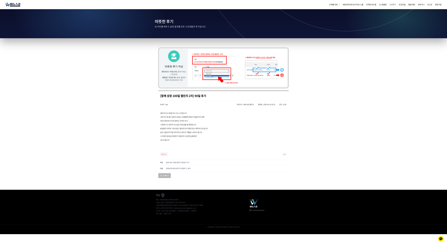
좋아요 (163, 154)
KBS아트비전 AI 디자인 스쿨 (353, 4)
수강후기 (392, 4)
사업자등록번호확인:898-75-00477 (167, 205)
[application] (339, 4)
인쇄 (284, 154)
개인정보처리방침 (183, 211)
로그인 (429, 4)
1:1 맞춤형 (383, 4)
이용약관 (194, 211)
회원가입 (438, 4)
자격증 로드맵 (371, 4)
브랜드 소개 (167, 213)
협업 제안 (411, 4)
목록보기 (166, 175)
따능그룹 (159, 213)
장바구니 (421, 4)
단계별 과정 (333, 4)
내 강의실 (402, 4)
